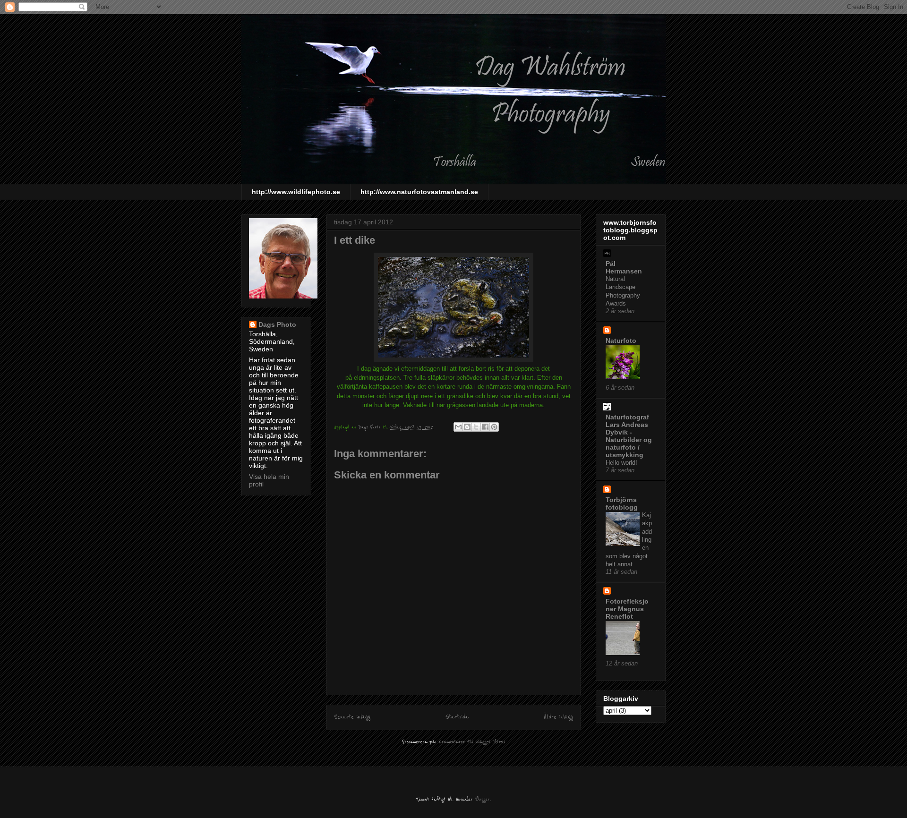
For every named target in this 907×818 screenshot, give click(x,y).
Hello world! (621, 462)
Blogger (482, 799)
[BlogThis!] (467, 427)
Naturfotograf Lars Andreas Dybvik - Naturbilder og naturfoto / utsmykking (629, 436)
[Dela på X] (476, 427)
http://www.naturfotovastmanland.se (419, 192)
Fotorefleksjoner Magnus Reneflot (627, 608)
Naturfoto (621, 340)
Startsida (457, 717)
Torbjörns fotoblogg (622, 503)
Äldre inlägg (558, 717)
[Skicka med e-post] (458, 427)
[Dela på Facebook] (485, 427)
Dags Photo (277, 324)
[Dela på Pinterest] (494, 427)
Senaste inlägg (352, 717)
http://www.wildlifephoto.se (296, 192)
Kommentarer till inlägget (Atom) (472, 742)
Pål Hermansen (624, 267)
